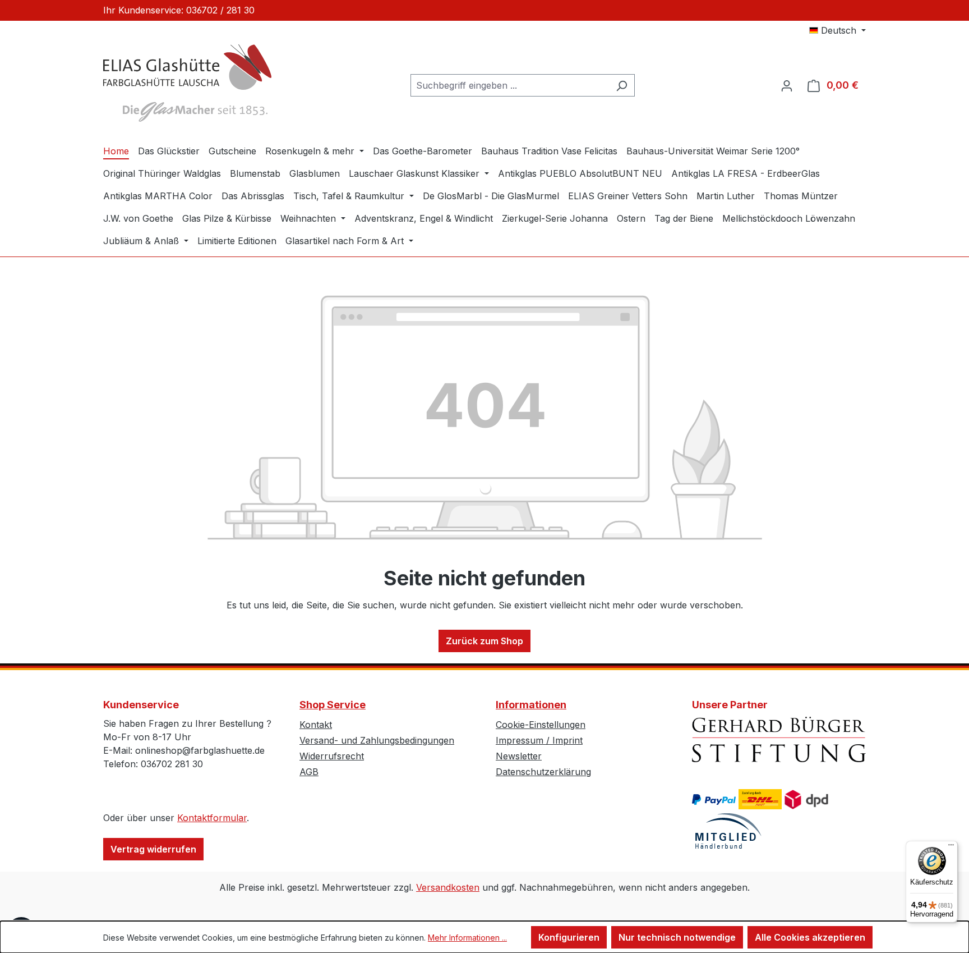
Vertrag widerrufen (153, 849)
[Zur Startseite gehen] (187, 83)
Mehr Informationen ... (467, 937)
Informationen (531, 705)
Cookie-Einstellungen (540, 724)
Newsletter (519, 756)
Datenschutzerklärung (543, 771)
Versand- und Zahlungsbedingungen (376, 740)
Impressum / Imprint (539, 740)
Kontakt (315, 724)
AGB (309, 771)
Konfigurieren (568, 937)
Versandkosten (447, 887)
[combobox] (509, 85)
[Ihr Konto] (786, 85)
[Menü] (951, 847)
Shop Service (332, 705)
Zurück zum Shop (484, 641)
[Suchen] (621, 85)
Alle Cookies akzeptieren (810, 937)
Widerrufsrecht (331, 756)
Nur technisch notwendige (677, 937)
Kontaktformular (212, 817)
